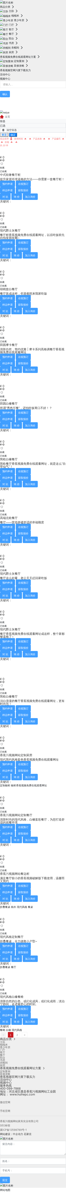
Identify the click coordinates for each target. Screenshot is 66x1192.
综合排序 (4, 138)
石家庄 (28, 1134)
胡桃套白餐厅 (9, 289)
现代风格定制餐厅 (11, 937)
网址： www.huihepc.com (17, 1094)
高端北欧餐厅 (9, 518)
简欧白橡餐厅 (9, 459)
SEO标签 (5, 1125)
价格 (7, 142)
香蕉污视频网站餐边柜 (14, 874)
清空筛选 (11, 130)
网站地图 (5, 1189)
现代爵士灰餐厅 (10, 230)
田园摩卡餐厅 (9, 345)
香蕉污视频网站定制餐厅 (16, 815)
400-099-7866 (10, 1088)
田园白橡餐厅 (9, 403)
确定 (13, 134)
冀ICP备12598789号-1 (13, 1129)
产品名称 (37, 138)
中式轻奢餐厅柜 (10, 175)
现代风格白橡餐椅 (11, 997)
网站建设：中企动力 (11, 1134)
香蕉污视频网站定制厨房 (16, 755)
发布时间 (18, 138)
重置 (4, 134)
